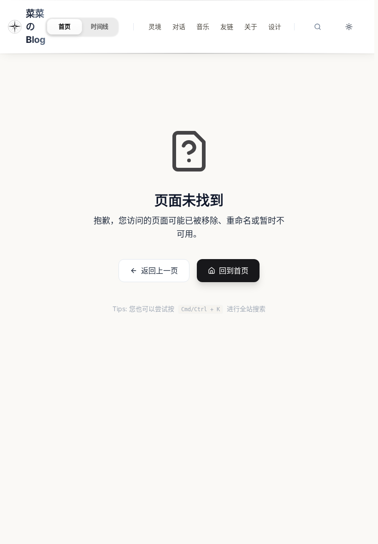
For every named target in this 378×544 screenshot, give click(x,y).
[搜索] (317, 27)
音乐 (202, 26)
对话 (178, 26)
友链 (226, 26)
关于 (250, 26)
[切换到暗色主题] (349, 27)
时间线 (100, 26)
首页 (65, 26)
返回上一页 (159, 270)
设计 (274, 26)
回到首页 (233, 270)
